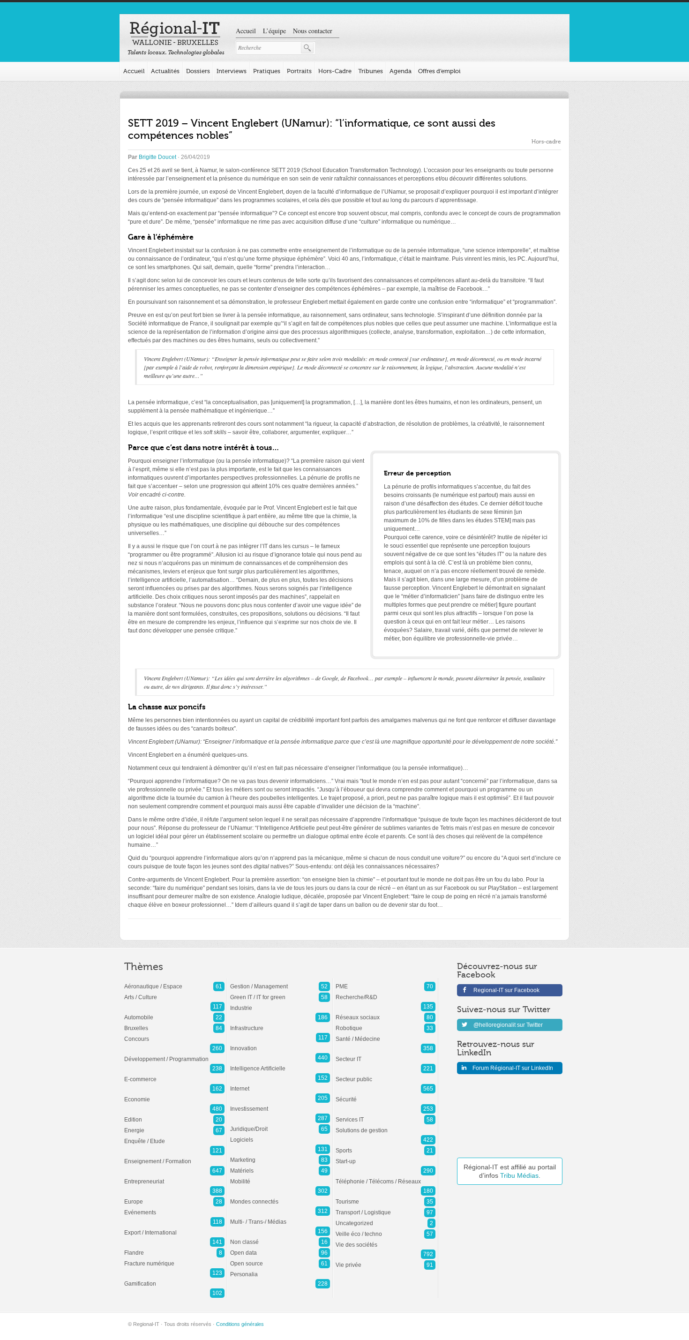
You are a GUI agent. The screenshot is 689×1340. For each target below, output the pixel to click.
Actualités (165, 71)
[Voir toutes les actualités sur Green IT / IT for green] (280, 992)
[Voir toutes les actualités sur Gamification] (174, 1279)
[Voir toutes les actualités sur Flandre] (174, 1248)
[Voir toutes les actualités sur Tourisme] (385, 1197)
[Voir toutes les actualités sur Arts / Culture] (174, 992)
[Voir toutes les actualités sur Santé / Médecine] (385, 1034)
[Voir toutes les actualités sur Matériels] (280, 1166)
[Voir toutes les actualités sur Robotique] (385, 1023)
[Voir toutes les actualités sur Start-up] (385, 1156)
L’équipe (274, 30)
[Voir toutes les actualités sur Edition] (174, 1115)
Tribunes (370, 71)
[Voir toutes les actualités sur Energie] (174, 1125)
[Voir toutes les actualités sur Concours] (174, 1034)
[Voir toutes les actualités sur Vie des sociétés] (385, 1240)
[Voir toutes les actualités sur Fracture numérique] (174, 1258)
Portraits (299, 71)
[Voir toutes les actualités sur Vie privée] (385, 1260)
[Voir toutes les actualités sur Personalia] (280, 1269)
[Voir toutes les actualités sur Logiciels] (280, 1135)
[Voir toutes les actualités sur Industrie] (280, 1003)
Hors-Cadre (335, 71)
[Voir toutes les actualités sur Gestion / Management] (280, 981)
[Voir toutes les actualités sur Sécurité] (385, 1094)
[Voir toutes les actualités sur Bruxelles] (174, 1023)
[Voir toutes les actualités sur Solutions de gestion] (385, 1125)
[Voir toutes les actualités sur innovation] (280, 1043)
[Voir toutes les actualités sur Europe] (174, 1197)
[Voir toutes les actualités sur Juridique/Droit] (280, 1124)
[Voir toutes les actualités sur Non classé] (280, 1237)
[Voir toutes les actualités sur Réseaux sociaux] (385, 1012)
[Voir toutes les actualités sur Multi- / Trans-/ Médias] (280, 1217)
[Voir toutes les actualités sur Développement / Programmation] (174, 1054)
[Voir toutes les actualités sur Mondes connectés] (280, 1197)
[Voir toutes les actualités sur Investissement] (280, 1104)
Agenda (400, 71)
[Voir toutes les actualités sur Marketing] (280, 1155)
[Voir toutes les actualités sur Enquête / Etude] (174, 1136)
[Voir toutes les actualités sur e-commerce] (174, 1074)
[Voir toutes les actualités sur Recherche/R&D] (385, 992)
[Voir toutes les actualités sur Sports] (385, 1145)
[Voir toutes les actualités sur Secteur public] (385, 1074)
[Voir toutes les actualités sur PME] (385, 981)
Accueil (246, 30)
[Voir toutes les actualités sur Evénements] (174, 1207)
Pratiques (266, 71)
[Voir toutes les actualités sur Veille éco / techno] (385, 1229)
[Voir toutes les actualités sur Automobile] (174, 1012)
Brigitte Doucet (157, 157)
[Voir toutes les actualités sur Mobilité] (280, 1176)
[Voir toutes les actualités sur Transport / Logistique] (385, 1207)
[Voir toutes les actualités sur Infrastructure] (280, 1023)
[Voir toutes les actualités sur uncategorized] (385, 1218)
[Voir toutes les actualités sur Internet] (280, 1084)
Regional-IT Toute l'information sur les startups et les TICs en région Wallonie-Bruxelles (176, 38)
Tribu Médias (519, 1175)
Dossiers (198, 71)
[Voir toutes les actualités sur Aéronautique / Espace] (174, 981)
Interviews (232, 71)
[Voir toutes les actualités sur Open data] (280, 1248)
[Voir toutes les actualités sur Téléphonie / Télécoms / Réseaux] (385, 1176)
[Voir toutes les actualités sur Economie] (174, 1094)
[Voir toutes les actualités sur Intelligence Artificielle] (280, 1063)
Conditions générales (240, 1324)
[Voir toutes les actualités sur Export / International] (174, 1228)
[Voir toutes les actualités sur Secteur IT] (385, 1054)
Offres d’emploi (439, 71)
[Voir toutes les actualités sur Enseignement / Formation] (174, 1156)
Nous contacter (312, 30)
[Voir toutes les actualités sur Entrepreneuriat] (174, 1176)
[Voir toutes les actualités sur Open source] (280, 1258)
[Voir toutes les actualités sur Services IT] (385, 1115)
